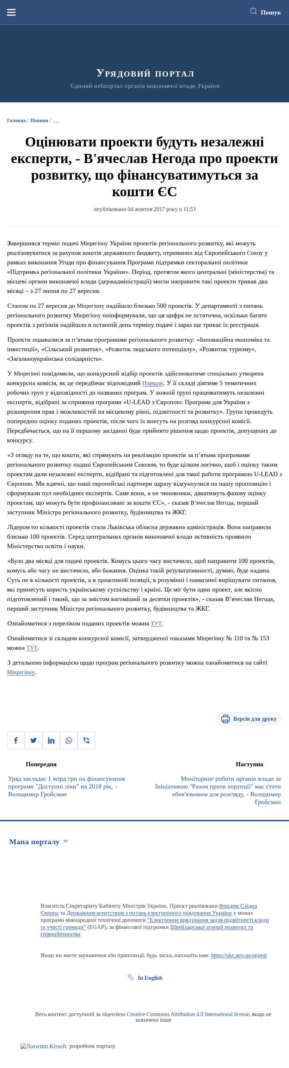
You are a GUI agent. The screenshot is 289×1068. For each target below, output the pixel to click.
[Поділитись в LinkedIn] (51, 740)
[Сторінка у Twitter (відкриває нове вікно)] (144, 994)
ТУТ (156, 623)
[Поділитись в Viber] (86, 740)
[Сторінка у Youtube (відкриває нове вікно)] (157, 994)
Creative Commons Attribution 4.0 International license (188, 1014)
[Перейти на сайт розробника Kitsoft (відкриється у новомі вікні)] (43, 1046)
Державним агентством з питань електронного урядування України (149, 913)
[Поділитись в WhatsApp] (68, 740)
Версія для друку (255, 719)
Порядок (152, 383)
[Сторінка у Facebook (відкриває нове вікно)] (131, 994)
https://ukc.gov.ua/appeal (239, 955)
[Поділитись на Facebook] (15, 740)
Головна (16, 120)
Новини (39, 120)
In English (150, 978)
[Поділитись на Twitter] (33, 740)
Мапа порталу (34, 841)
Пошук (271, 12)
